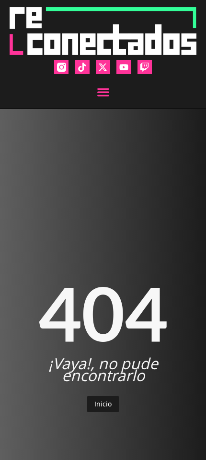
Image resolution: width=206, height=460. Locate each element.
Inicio (103, 403)
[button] (103, 92)
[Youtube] (123, 67)
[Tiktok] (82, 67)
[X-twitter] (103, 67)
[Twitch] (144, 67)
